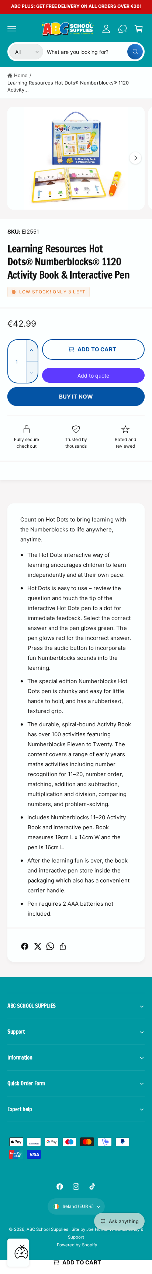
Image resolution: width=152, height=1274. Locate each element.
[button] (12, 29)
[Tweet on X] (37, 946)
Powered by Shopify (77, 1244)
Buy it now (76, 396)
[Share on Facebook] (24, 946)
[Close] (22, 1247)
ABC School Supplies (48, 1229)
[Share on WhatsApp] (50, 946)
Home (21, 75)
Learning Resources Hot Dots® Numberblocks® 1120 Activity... (68, 86)
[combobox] (95, 51)
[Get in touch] (122, 29)
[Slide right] (135, 158)
